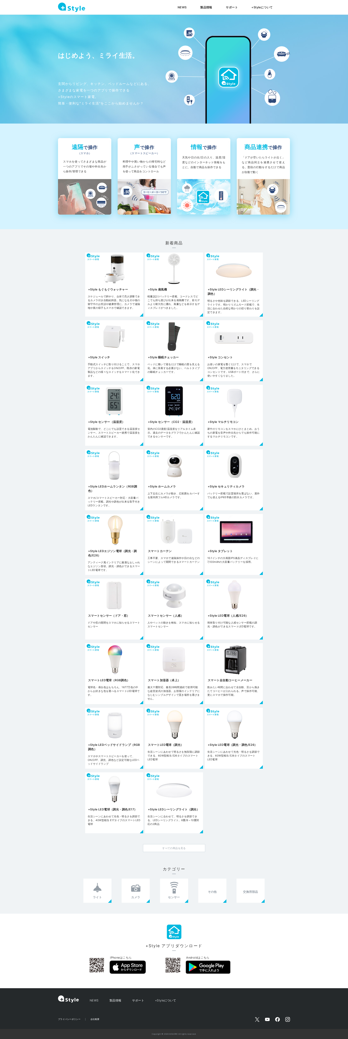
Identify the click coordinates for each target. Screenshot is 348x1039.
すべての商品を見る (174, 848)
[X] (257, 1019)
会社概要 (95, 1019)
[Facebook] (277, 1019)
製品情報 (206, 7)
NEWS (182, 7)
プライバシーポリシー (69, 1019)
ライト (97, 897)
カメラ (135, 897)
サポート (232, 7)
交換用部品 (250, 892)
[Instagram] (287, 1019)
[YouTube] (267, 1019)
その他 (212, 892)
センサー (174, 897)
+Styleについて (262, 7)
